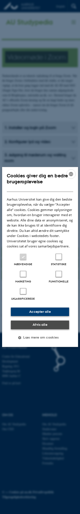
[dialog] (40, 257)
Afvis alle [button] (40, 325)
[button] (40, 337)
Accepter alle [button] (40, 312)
